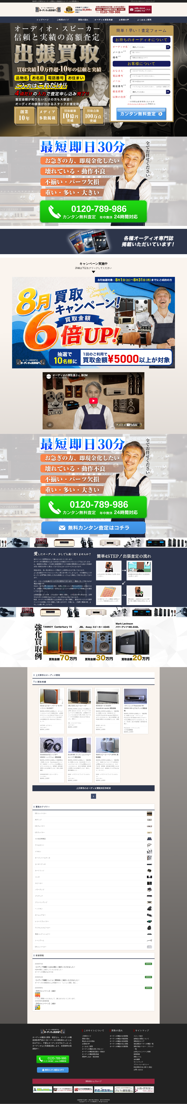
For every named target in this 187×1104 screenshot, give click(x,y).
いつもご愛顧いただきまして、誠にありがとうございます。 (55, 998)
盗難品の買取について (141, 1039)
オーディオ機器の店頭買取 (119, 1041)
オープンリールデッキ (42, 858)
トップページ (43, 20)
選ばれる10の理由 (88, 1041)
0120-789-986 (99, 209)
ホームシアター (40, 915)
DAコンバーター (40, 947)
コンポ (37, 877)
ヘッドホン (43, 776)
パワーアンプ (39, 890)
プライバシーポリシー (138, 1)
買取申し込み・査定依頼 (90, 1057)
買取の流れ (86, 1039)
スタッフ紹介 (138, 1036)
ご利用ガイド (86, 1036)
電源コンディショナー (42, 934)
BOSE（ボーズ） (101, 725)
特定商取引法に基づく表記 (143, 1067)
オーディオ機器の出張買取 (119, 1036)
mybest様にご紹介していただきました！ (49, 969)
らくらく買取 (67, 983)
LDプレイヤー (40, 832)
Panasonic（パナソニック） (132, 728)
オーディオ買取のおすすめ (44, 972)
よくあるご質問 (87, 1046)
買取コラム (137, 1057)
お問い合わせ (138, 1070)
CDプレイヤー (40, 826)
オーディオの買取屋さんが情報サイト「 (48, 983)
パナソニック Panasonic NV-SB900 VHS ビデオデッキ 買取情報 (135, 708)
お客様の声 (86, 1044)
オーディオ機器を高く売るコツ (92, 1049)
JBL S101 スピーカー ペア (77, 706)
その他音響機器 (128, 730)
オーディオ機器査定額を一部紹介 (93, 1052)
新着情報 (40, 955)
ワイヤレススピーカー (42, 928)
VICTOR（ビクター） (46, 725)
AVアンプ (38, 820)
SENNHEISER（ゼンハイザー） (49, 774)
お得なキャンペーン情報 (142, 1052)
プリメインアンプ (41, 902)
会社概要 (137, 1059)
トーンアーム (39, 940)
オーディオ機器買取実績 (90, 1054)
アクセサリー (39, 845)
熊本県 (42, 729)
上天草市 (46, 729)
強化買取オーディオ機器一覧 (144, 1044)
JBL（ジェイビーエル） (75, 723)
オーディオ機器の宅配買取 (119, 1039)
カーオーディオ (40, 864)
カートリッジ (39, 870)
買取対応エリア (139, 1041)
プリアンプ (39, 896)
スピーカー (43, 727)
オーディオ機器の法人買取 (119, 1044)
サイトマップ (150, 1)
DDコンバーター (40, 813)
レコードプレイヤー (42, 921)
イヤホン (38, 851)
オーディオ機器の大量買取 (119, 1046)
